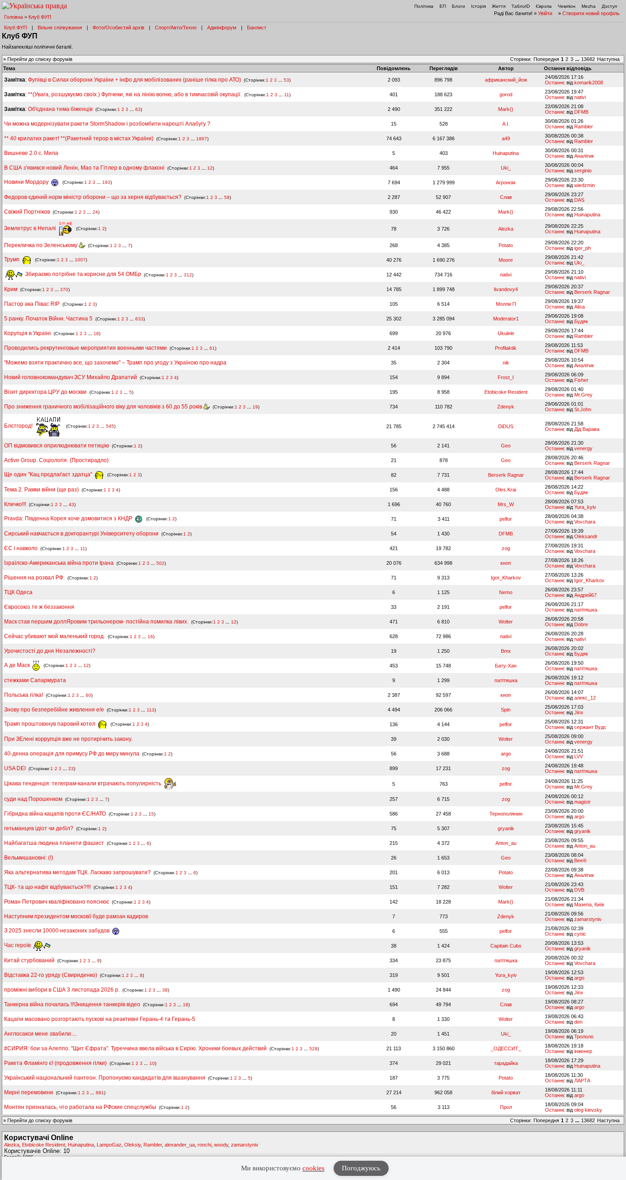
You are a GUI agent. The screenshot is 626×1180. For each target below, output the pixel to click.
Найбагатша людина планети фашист (54, 843)
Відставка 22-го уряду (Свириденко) (50, 975)
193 (106, 182)
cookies (313, 1168)
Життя (498, 6)
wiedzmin (584, 185)
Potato (506, 245)
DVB (579, 890)
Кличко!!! (15, 504)
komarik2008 (588, 82)
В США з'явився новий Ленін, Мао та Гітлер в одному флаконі (85, 168)
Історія (478, 6)
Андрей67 (585, 595)
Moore (506, 260)
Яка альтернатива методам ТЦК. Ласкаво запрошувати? (77, 872)
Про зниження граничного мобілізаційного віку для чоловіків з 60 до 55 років (103, 406)
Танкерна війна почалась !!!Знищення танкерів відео (72, 1004)
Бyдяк (581, 321)
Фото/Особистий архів (118, 27)
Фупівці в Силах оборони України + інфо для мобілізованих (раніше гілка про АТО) (134, 80)
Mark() (505, 109)
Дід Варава (586, 429)
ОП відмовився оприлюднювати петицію (56, 445)
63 (138, 109)
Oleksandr (586, 536)
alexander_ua (180, 1144)
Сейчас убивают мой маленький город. (54, 636)
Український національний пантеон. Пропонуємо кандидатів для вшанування (105, 1078)
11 (286, 94)
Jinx (578, 712)
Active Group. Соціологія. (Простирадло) (56, 460)
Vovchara (584, 521)
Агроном (506, 182)
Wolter (506, 621)
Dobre (581, 624)
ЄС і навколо (21, 548)
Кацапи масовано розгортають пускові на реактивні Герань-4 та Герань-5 (99, 1019)
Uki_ (506, 168)
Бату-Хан (505, 665)
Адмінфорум (221, 27)
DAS (579, 200)
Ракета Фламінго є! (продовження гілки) (55, 1063)
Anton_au (505, 843)
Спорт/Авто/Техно (176, 27)
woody (221, 1144)
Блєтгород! (19, 426)
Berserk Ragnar (592, 292)
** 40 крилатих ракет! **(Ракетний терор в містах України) (79, 138)
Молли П (506, 304)
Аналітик (584, 156)
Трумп (12, 259)
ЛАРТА (582, 1080)
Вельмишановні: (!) (28, 858)
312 (188, 274)
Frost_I (506, 377)
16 (150, 636)
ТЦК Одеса (18, 592)
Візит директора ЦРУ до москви (45, 392)
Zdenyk (505, 406)
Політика (424, 6)
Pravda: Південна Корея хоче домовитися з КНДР (69, 518)
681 (100, 1092)
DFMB (581, 112)
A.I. (506, 124)
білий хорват (506, 1092)
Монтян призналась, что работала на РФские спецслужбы (80, 1107)
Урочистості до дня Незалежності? (49, 651)
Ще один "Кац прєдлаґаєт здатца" (48, 474)
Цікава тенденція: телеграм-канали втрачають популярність (83, 783)
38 (165, 990)
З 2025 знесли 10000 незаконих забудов (57, 930)
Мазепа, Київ (589, 904)
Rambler (583, 126)
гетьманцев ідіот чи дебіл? (39, 828)
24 (95, 212)
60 (88, 695)
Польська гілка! (23, 695)
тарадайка (506, 1063)
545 (110, 426)
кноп (505, 563)
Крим (10, 289)
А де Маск (17, 665)
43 (71, 504)
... (578, 59)
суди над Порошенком (33, 799)
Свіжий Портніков (27, 212)
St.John (582, 409)
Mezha (589, 6)
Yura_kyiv (585, 507)
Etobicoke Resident (505, 392)
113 (150, 709)
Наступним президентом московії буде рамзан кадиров (76, 916)
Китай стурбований (29, 960)
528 (313, 1048)
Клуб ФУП (39, 17)
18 (96, 333)
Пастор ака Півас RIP (32, 304)
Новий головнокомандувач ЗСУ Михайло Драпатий (70, 377)
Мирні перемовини (28, 1092)
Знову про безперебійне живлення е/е (54, 709)
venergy (583, 448)
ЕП (442, 6)
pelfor (506, 519)
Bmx (506, 651)
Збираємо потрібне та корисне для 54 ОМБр (82, 274)
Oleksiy (132, 1144)
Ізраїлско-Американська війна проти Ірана (59, 563)
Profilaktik (505, 348)
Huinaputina (506, 153)
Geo (506, 445)
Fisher (581, 380)
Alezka (505, 229)
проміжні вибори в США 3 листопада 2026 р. (62, 990)
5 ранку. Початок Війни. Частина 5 (48, 318)
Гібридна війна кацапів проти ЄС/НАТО (55, 814)
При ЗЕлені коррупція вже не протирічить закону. (68, 739)
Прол (506, 1107)
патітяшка (585, 609)
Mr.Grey (583, 394)
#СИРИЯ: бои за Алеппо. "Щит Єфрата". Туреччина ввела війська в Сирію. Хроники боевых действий (135, 1048)
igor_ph (582, 248)
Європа (544, 6)
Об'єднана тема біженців (60, 109)
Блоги (458, 6)
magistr (582, 802)
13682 (588, 59)
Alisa (579, 306)
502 (160, 563)
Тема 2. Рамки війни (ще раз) (41, 489)
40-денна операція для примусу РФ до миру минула (71, 753)
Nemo (505, 592)
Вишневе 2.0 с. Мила (31, 153)
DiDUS (505, 426)
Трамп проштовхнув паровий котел (50, 724)
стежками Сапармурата (35, 680)
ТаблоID (520, 6)
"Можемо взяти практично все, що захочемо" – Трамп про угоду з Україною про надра (115, 362)
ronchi (204, 1144)
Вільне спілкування (60, 27)
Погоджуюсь (361, 1168)
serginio (583, 170)
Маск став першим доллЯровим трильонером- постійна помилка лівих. (96, 621)
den (578, 1022)
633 (139, 318)
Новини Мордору (27, 182)
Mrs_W (506, 504)
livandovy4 (506, 289)
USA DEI (15, 768)
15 (151, 813)
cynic (580, 934)
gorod (506, 94)
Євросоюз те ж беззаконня (39, 607)
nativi (580, 97)
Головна (13, 17)
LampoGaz (109, 1144)
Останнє (555, 82)
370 (64, 289)
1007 (80, 259)
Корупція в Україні (28, 333)
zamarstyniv (588, 919)
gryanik (506, 828)
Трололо (583, 1036)
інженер (583, 1051)
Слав (506, 197)
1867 (201, 138)
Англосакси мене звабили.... (40, 1034)
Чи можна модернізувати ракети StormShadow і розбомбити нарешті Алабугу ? (107, 124)
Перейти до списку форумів (39, 59)
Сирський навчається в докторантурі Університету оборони (81, 533)
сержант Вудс (590, 727)
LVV (578, 756)
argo (506, 753)
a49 (506, 138)
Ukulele (506, 333)
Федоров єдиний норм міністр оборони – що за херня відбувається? (92, 197)
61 (212, 348)
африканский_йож (506, 80)
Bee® (580, 860)
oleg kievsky (588, 1110)
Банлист (256, 27)
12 (210, 168)
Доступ (609, 6)
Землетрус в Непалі (30, 228)
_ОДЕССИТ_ (506, 1048)
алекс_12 (585, 697)
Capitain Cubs (506, 945)
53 (286, 80)
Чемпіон (567, 6)
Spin (506, 709)
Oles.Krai (505, 489)
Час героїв (18, 945)
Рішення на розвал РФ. (34, 577)
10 (152, 1063)
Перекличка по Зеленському (41, 245)
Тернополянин (505, 813)
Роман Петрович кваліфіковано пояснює (56, 902)
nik (506, 362)
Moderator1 (506, 318)
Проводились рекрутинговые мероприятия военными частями (85, 348)
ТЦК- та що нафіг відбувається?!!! (47, 887)
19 (255, 406)
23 (71, 768)
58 (227, 197)
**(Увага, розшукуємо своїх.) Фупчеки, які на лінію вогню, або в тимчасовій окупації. (135, 94)
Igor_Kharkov (506, 577)
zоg (506, 548)
